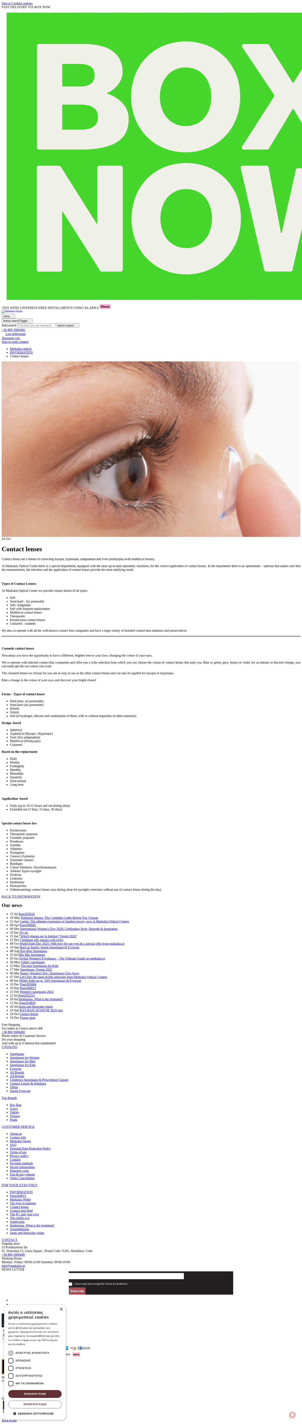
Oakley (14, 1112)
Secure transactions (22, 1167)
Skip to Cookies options (17, 3)
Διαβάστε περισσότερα (40, 1344)
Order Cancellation (22, 1178)
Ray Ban (15, 1105)
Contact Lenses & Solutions (28, 1083)
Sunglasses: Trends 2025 (36, 969)
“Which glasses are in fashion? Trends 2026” (48, 936)
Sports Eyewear (20, 1091)
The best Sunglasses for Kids (39, 966)
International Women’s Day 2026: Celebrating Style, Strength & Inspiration (69, 929)
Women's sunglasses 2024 (36, 991)
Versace (15, 1116)
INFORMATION (21, 1192)
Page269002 (28, 925)
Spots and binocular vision (35, 1006)
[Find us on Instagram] (11, 1304)
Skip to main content (15, 342)
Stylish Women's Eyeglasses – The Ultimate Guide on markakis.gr (62, 958)
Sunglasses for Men (22, 1061)
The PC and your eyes (24, 1214)
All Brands (17, 1072)
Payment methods (21, 1163)
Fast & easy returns (22, 1174)
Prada (13, 1119)
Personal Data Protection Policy (30, 1148)
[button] (9, 1047)
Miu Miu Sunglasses (31, 954)
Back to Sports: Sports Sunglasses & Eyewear (49, 947)
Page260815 (28, 988)
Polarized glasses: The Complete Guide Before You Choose (59, 917)
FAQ (13, 1145)
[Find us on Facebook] (11, 1300)
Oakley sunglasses (33, 962)
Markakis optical (20, 348)
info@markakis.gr (13, 1265)
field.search (9, 325)
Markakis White (20, 1199)
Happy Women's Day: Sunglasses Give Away (50, 973)
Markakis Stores (20, 1141)
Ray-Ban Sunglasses (33, 951)
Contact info (18, 1137)
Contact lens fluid (21, 1210)
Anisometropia (19, 1229)
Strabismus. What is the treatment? (40, 999)
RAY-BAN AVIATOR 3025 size (41, 1010)
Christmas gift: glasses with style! (41, 940)
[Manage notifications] (292, 1415)
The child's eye (19, 1218)
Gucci (14, 1108)
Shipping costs (19, 1170)
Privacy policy (19, 1156)
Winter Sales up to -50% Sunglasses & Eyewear (50, 980)
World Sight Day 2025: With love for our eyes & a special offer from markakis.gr (72, 943)
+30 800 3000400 (13, 1032)
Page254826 (27, 1003)
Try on (23, 932)
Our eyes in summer (23, 1203)
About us (16, 1133)
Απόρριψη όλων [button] (34, 1404)
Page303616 (26, 914)
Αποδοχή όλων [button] (35, 1394)
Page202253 (26, 995)
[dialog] (35, 1362)
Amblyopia (17, 1221)
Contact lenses (29, 1014)
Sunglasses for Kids (23, 1065)
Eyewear (15, 1068)
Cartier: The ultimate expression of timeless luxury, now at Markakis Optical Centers (74, 921)
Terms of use (18, 1152)
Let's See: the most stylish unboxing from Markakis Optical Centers (63, 977)
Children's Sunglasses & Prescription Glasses (39, 1080)
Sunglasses (17, 1054)
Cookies (15, 1159)
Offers (14, 1087)
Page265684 (28, 984)
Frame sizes (27, 1017)
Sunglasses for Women (24, 1057)
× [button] (61, 1309)
